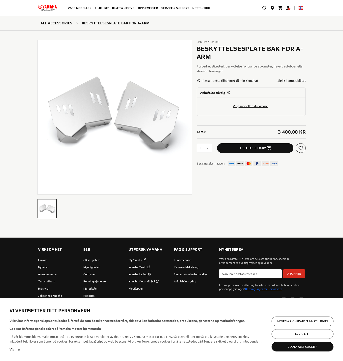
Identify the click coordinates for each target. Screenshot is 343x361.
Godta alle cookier (302, 346)
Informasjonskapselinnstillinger (303, 321)
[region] (171, 329)
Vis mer (15, 349)
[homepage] (47, 8)
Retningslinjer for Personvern (263, 289)
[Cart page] (280, 8)
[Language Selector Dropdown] (301, 8)
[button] (47, 208)
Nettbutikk (201, 8)
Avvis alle (302, 334)
